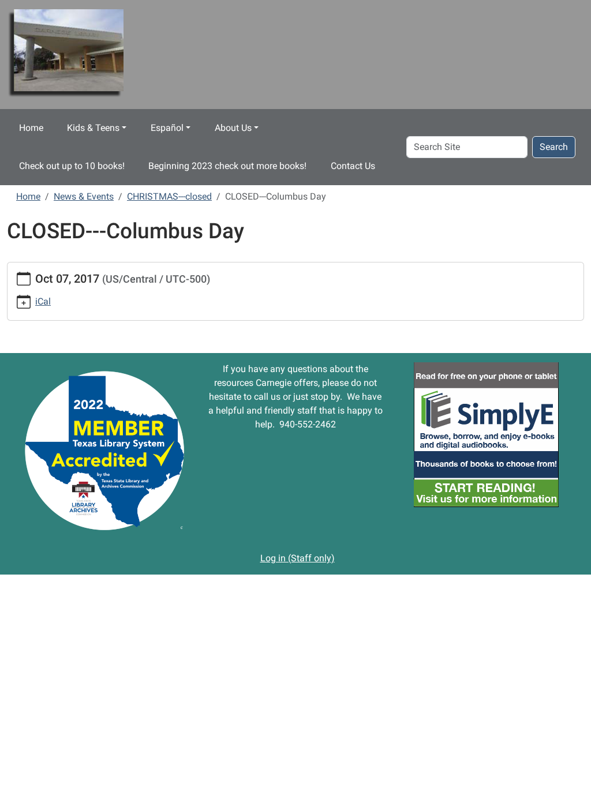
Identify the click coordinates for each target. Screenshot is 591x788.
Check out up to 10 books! (72, 165)
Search (554, 146)
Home (31, 127)
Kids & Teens (93, 127)
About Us (233, 127)
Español (167, 127)
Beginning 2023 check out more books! (227, 165)
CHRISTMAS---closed (169, 196)
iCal (43, 301)
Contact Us (353, 165)
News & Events (84, 196)
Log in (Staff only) (297, 558)
